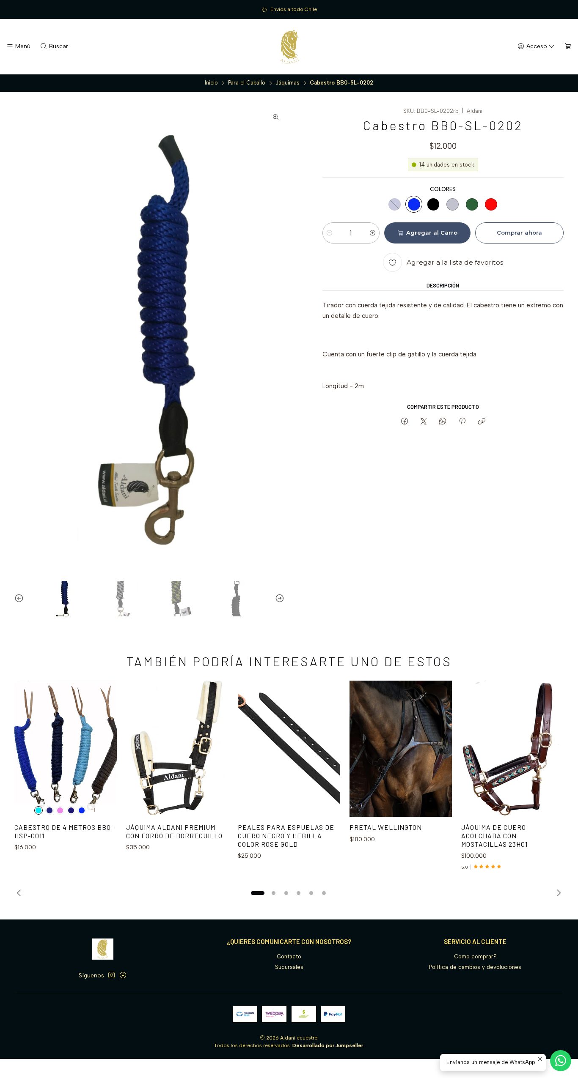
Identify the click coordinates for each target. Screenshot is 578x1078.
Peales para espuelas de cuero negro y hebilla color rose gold (286, 835)
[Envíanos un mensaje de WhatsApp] (560, 1060)
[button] (257, 893)
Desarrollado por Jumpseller (327, 1045)
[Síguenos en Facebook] (123, 975)
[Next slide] (278, 598)
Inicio (211, 83)
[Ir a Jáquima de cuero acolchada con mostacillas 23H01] (512, 749)
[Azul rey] (413, 204)
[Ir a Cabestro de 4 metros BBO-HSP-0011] (65, 749)
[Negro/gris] (452, 204)
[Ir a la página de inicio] (289, 47)
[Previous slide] (20, 598)
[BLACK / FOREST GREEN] (471, 204)
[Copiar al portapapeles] (481, 421)
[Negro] (433, 204)
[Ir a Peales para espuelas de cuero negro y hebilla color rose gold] (289, 749)
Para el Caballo (246, 83)
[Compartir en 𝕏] (423, 421)
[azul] (71, 810)
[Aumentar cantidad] (372, 233)
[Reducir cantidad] (329, 233)
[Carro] (568, 46)
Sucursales (289, 967)
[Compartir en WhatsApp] (442, 421)
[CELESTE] (38, 810)
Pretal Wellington (386, 827)
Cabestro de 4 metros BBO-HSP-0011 (64, 831)
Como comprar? (475, 956)
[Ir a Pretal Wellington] (401, 749)
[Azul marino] (394, 204)
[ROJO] (491, 204)
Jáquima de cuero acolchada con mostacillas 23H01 (494, 835)
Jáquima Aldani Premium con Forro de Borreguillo (174, 831)
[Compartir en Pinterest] (462, 421)
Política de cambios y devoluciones (475, 967)
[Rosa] (60, 810)
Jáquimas (287, 83)
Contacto (289, 956)
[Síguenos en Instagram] (111, 975)
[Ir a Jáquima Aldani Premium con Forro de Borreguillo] (177, 749)
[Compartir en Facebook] (404, 421)
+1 (93, 810)
